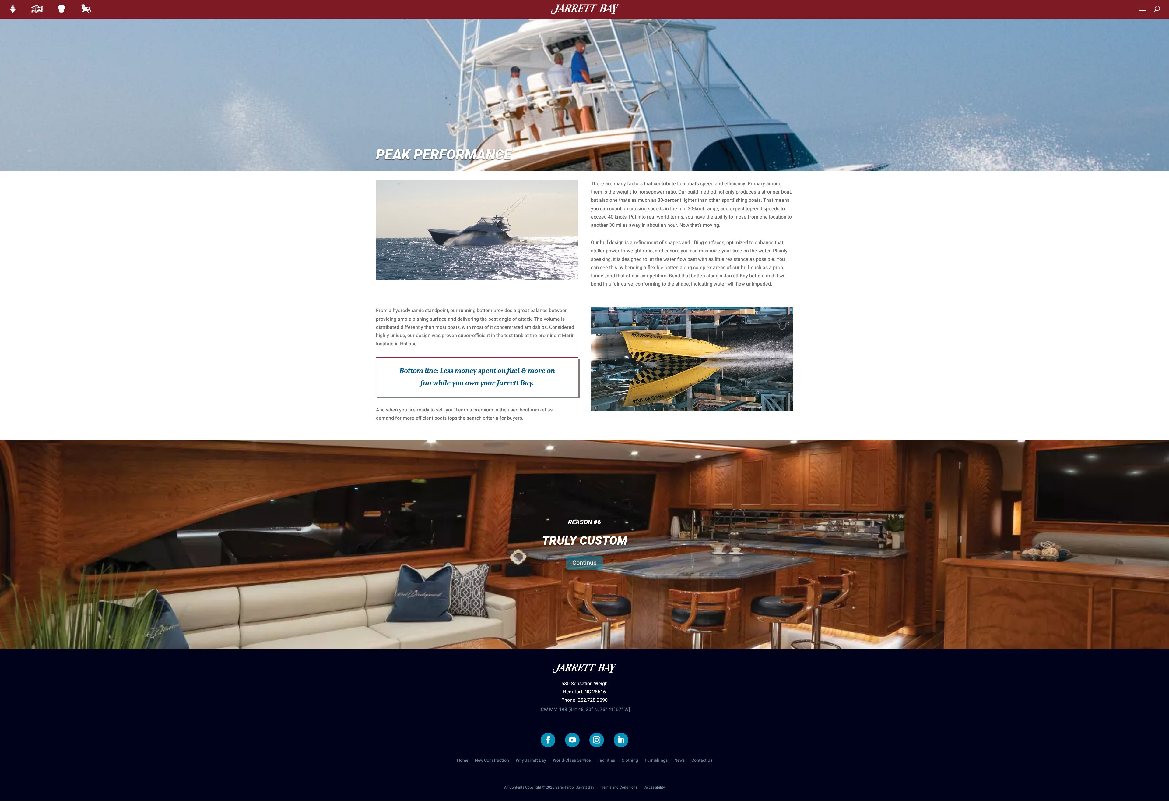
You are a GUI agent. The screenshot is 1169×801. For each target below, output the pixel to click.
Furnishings (656, 761)
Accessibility (654, 787)
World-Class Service (572, 761)
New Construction (492, 761)
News (679, 761)
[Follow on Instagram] (596, 740)
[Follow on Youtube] (572, 740)
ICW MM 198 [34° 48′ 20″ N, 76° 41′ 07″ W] (584, 709)
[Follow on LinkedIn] (621, 740)
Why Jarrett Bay (531, 761)
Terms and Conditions (619, 787)
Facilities (606, 761)
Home (462, 761)
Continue (584, 562)
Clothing (630, 761)
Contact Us (701, 761)
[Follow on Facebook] (548, 740)
